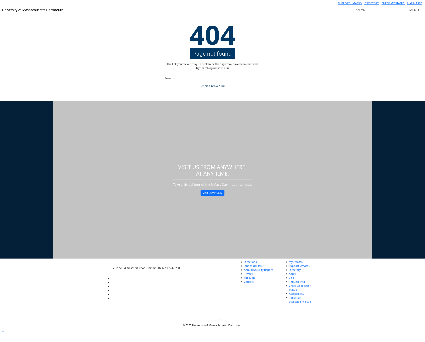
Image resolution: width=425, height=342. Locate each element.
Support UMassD (350, 3)
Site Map (249, 278)
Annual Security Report (258, 270)
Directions (250, 262)
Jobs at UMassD (254, 266)
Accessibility (296, 294)
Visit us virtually (212, 193)
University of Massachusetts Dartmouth (150, 261)
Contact (249, 282)
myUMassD (414, 3)
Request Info (297, 282)
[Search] (399, 10)
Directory (371, 3)
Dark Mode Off (212, 320)
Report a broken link (212, 86)
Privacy (248, 274)
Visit (291, 278)
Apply (292, 274)
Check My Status (393, 3)
